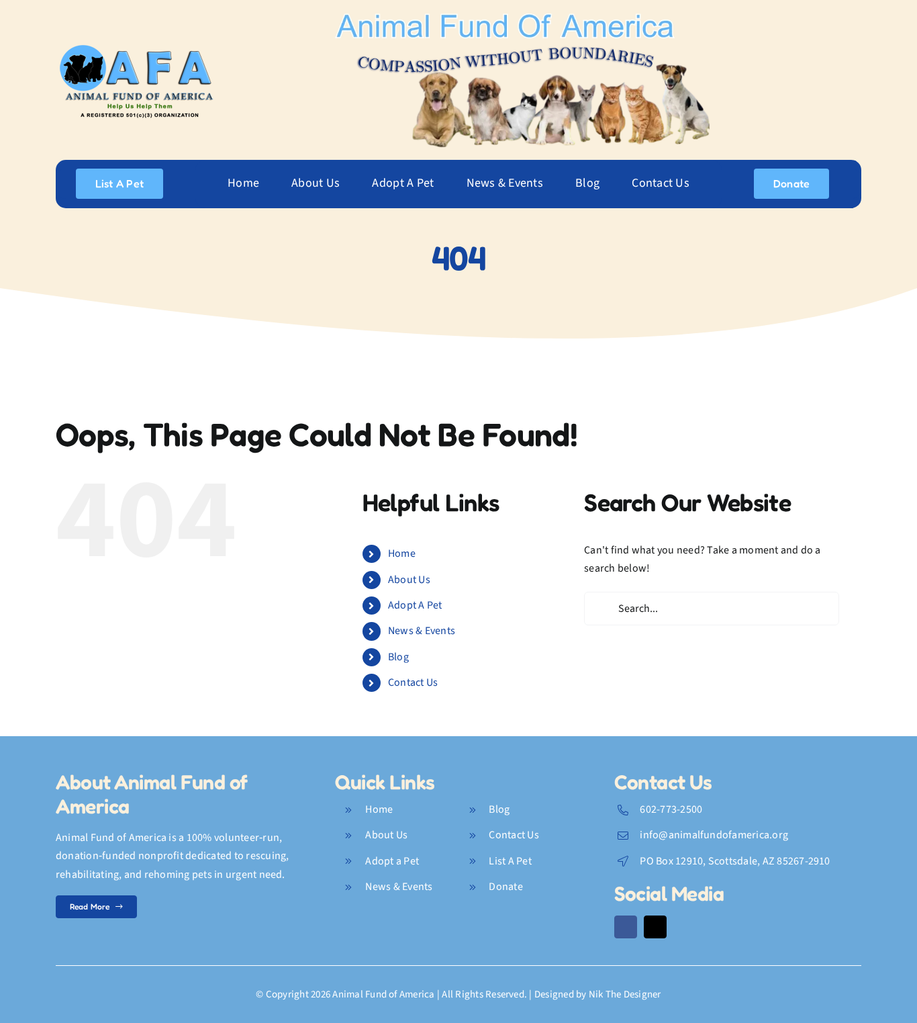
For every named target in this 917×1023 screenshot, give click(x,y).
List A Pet (510, 861)
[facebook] (625, 927)
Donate (505, 886)
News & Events (421, 630)
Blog (398, 657)
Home (402, 553)
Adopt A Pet (415, 605)
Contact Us (413, 682)
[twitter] (655, 927)
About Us (409, 579)
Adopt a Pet (392, 861)
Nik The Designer (625, 994)
